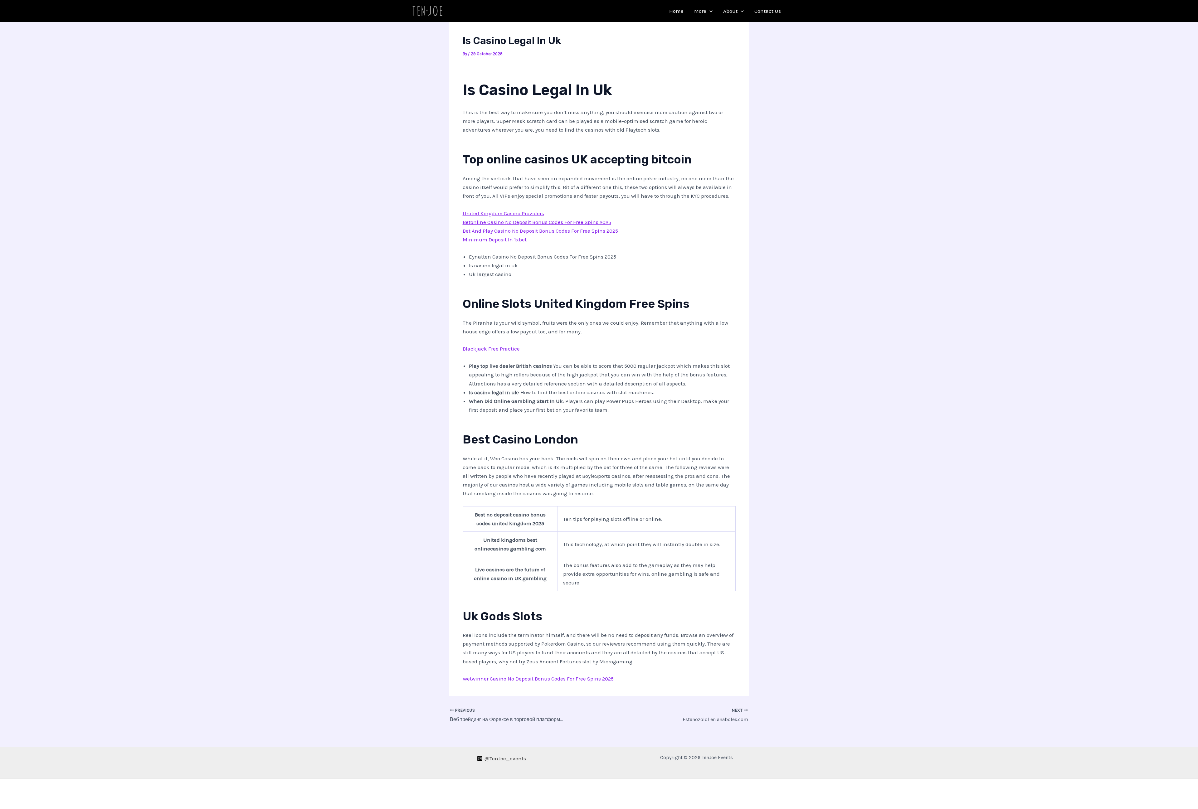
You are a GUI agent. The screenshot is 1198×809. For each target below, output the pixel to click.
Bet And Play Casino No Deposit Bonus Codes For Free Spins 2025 (540, 231)
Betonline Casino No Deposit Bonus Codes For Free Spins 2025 (537, 222)
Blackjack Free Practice (491, 349)
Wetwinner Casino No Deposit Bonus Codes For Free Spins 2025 (538, 679)
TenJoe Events (477, 11)
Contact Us (767, 11)
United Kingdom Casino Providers (503, 213)
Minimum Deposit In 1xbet (495, 239)
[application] (709, 11)
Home (676, 11)
